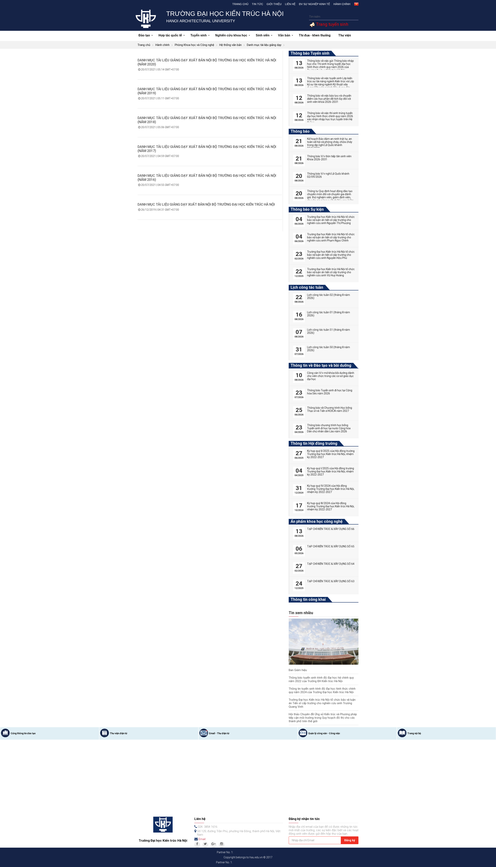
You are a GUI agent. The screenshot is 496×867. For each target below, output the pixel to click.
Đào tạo (144, 35)
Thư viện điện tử (118, 733)
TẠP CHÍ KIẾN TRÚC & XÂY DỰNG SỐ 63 (330, 581)
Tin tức (257, 4)
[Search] (355, 16)
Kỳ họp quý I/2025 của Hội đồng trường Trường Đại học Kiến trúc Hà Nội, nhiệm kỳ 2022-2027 (330, 471)
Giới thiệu (274, 4)
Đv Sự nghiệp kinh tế (314, 4)
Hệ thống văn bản (230, 45)
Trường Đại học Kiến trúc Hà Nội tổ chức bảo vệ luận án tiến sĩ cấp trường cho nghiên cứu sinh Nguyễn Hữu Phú (331, 254)
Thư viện (344, 35)
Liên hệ (290, 4)
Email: (202, 839)
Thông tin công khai (308, 599)
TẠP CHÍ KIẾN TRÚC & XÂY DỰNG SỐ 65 (330, 546)
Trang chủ (240, 4)
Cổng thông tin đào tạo (23, 733)
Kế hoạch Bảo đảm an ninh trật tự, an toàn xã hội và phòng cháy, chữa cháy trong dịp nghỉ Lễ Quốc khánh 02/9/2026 (329, 143)
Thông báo (300, 131)
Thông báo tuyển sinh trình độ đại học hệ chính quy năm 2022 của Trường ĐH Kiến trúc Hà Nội (321, 679)
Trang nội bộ (414, 733)
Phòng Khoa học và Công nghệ (194, 45)
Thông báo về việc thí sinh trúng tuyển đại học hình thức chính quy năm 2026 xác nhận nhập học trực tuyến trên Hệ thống (330, 118)
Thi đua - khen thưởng (315, 35)
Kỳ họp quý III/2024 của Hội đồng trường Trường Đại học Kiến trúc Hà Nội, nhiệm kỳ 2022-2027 (330, 506)
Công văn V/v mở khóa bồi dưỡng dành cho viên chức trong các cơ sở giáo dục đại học (330, 376)
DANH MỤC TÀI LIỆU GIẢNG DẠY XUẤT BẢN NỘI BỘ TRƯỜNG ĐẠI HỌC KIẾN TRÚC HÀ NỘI (206, 204)
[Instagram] (222, 845)
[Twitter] (205, 845)
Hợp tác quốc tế (170, 35)
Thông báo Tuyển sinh (310, 53)
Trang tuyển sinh (331, 24)
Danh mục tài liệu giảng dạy (264, 45)
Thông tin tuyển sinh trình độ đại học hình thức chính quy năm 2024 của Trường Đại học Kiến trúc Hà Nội (322, 690)
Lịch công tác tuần (307, 287)
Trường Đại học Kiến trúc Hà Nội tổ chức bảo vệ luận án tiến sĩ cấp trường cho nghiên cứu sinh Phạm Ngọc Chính (331, 237)
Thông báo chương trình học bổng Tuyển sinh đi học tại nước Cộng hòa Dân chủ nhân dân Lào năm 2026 (328, 428)
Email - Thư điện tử (219, 733)
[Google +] (213, 845)
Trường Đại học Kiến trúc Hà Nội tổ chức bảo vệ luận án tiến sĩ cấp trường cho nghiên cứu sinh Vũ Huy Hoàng (331, 272)
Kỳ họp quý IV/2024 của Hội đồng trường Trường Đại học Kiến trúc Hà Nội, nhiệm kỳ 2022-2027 (330, 489)
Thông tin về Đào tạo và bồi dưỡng (321, 365)
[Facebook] (197, 845)
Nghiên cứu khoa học (231, 35)
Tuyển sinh (198, 35)
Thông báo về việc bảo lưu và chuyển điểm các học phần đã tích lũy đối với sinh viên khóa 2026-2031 (329, 98)
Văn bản (284, 35)
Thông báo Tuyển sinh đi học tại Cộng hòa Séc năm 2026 (329, 392)
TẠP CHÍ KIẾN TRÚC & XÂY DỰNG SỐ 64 (330, 563)
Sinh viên (263, 35)
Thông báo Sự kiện (307, 209)
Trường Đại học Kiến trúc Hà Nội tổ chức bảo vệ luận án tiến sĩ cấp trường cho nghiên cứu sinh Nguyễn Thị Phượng (331, 220)
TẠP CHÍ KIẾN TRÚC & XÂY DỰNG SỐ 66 (330, 529)
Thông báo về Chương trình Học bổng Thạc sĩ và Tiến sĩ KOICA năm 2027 (329, 409)
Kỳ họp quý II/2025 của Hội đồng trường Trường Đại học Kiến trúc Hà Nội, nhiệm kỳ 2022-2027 (331, 454)
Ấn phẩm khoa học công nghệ (317, 521)
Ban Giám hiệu (298, 670)
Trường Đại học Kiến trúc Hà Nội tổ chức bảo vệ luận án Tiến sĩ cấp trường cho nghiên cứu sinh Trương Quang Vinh (322, 703)
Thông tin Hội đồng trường (314, 443)
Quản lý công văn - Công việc (324, 733)
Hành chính (341, 4)
